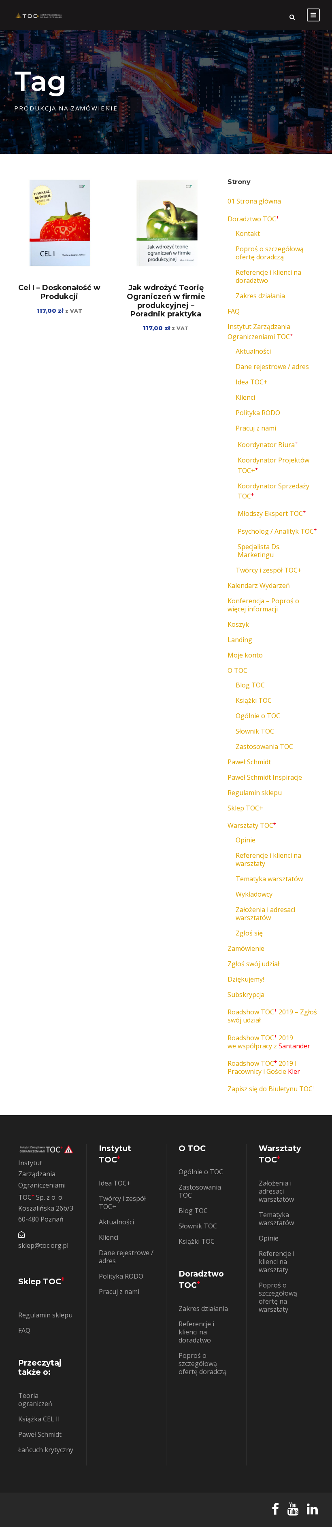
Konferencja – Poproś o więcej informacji (263, 604)
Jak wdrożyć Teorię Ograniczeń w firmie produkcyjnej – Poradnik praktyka (166, 300)
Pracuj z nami (256, 428)
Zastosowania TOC (264, 746)
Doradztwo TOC (253, 218)
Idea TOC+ (252, 382)
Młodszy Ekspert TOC (272, 513)
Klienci (245, 397)
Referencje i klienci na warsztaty (268, 859)
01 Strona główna (254, 201)
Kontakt (248, 233)
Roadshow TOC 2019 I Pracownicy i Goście (264, 1067)
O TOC (237, 670)
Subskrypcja (246, 994)
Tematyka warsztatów (269, 878)
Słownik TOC (255, 731)
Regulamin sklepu (255, 792)
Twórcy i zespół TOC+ (269, 570)
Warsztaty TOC (252, 825)
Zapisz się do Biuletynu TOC (271, 1088)
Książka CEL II (39, 1419)
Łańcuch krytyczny (45, 1449)
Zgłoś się (249, 933)
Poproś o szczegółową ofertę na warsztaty (278, 1297)
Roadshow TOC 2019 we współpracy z (269, 1041)
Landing (240, 639)
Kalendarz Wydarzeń (259, 585)
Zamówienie (246, 948)
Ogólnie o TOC (258, 715)
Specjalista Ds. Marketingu (259, 550)
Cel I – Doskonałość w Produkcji (59, 292)
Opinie (245, 840)
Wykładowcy (254, 894)
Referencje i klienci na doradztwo (268, 276)
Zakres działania (260, 295)
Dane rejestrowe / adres (272, 366)
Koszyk (238, 624)
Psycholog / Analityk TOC (277, 531)
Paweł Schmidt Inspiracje (265, 777)
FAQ (234, 311)
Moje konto (245, 655)
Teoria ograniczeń (35, 1399)
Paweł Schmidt (249, 761)
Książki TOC (254, 700)
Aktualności (253, 351)
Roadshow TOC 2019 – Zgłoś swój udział (272, 1015)
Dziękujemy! (246, 979)
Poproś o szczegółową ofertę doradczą (270, 252)
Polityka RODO (258, 412)
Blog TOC (250, 685)
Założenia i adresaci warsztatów (265, 913)
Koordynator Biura (268, 444)
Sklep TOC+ (245, 808)
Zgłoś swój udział (253, 963)
